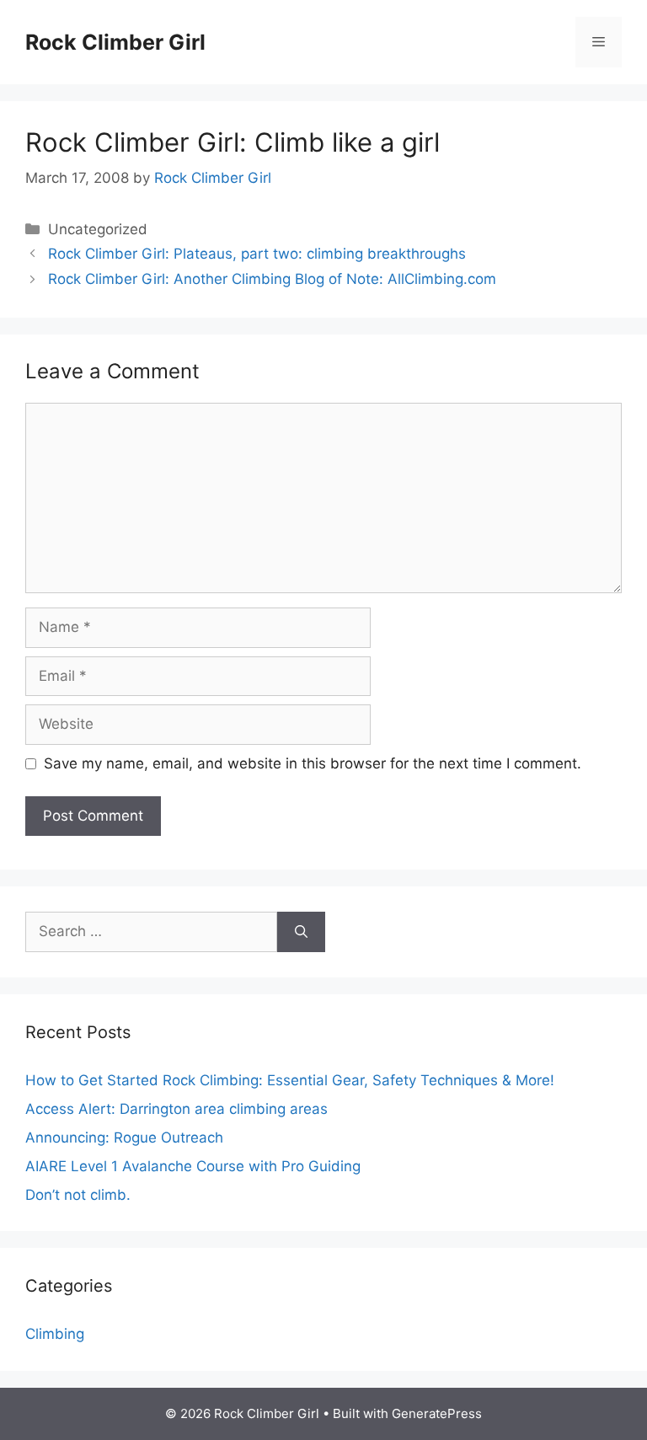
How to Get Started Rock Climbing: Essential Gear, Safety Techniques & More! (289, 1080)
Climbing (54, 1333)
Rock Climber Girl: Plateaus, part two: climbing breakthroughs (257, 253)
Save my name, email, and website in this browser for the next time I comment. (312, 763)
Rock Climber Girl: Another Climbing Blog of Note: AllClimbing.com (272, 278)
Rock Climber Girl (115, 42)
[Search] (301, 932)
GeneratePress (437, 1413)
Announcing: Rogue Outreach (124, 1137)
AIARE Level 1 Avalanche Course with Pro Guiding (193, 1166)
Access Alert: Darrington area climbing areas (176, 1108)
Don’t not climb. (78, 1194)
